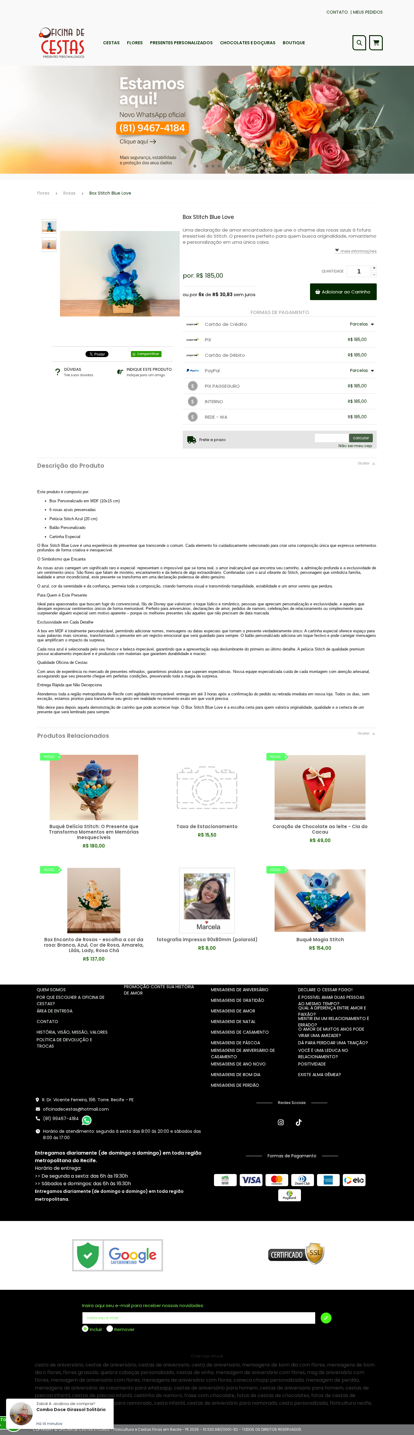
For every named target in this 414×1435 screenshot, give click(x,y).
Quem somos (51, 990)
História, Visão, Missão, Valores (72, 1032)
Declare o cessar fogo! (325, 990)
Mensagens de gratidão (237, 1000)
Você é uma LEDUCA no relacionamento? (323, 1053)
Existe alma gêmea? (319, 1075)
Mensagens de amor (233, 1011)
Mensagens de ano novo (238, 1064)
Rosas (69, 193)
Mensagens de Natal (233, 1022)
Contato (337, 12)
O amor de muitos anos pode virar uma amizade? (331, 1032)
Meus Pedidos (368, 12)
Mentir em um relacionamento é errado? (333, 1021)
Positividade (312, 1064)
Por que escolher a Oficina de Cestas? (71, 1000)
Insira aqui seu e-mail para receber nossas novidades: (143, 1305)
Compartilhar (148, 354)
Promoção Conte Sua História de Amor (159, 990)
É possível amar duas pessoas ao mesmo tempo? (331, 1000)
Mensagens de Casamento (240, 1032)
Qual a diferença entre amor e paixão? (332, 1011)
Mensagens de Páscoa (235, 1043)
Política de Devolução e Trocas (64, 1043)
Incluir (96, 1329)
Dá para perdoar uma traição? (333, 1043)
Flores (43, 193)
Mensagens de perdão (235, 1085)
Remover (124, 1329)
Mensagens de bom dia (235, 1075)
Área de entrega (54, 1011)
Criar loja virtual (207, 1356)
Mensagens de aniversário (240, 990)
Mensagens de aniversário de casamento (243, 1053)
